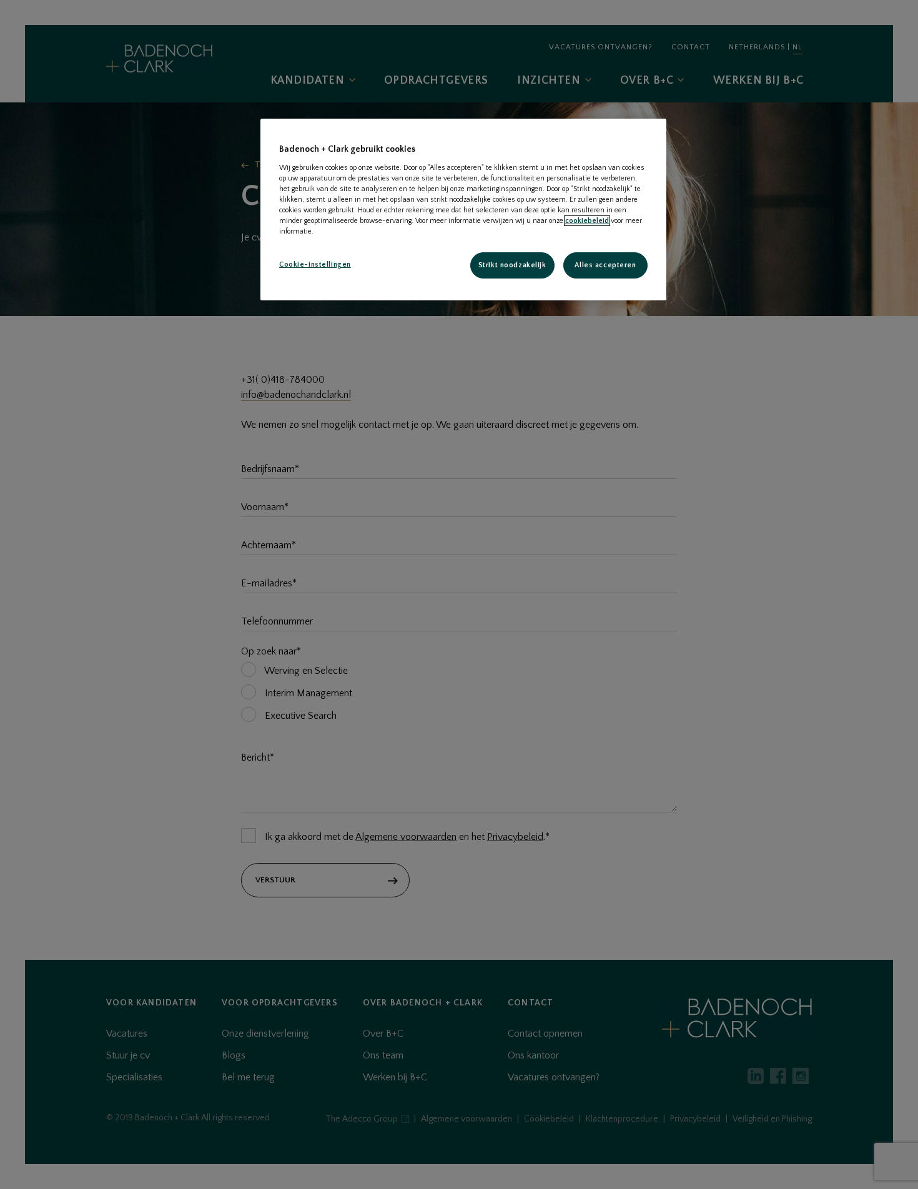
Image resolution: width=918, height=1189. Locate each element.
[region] (463, 209)
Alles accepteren (605, 265)
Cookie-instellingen (315, 264)
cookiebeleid (587, 221)
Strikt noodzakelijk (512, 265)
